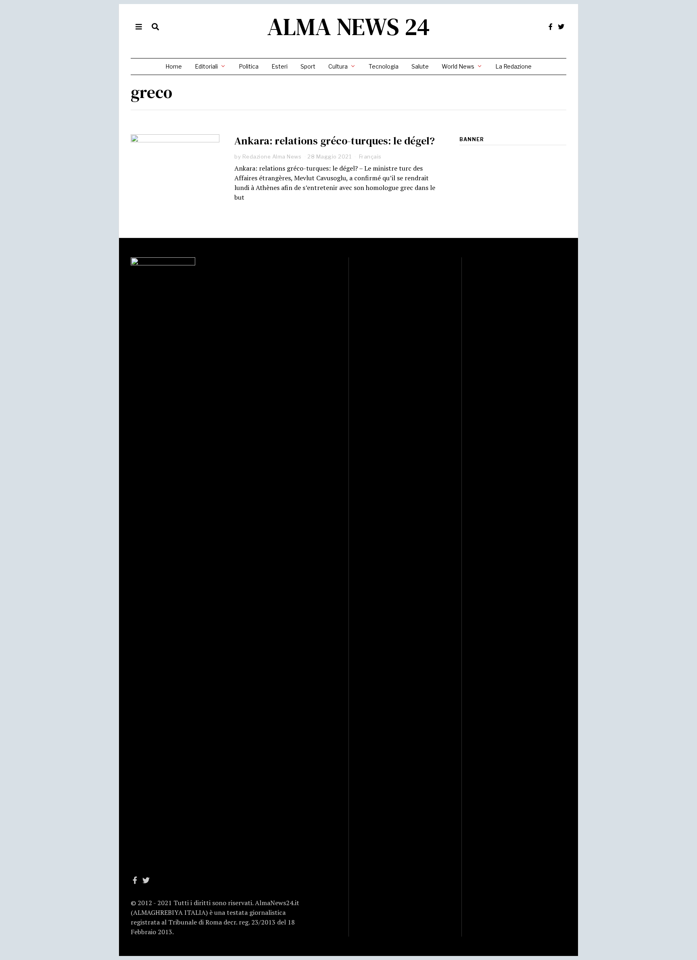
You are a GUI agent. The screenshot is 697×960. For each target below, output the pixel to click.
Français (370, 156)
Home (173, 66)
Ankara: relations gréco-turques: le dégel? (334, 141)
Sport (308, 66)
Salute (420, 66)
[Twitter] (561, 26)
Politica (249, 66)
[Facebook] (551, 26)
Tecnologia (384, 66)
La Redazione (513, 66)
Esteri (279, 66)
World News (458, 66)
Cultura (338, 66)
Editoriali (206, 66)
